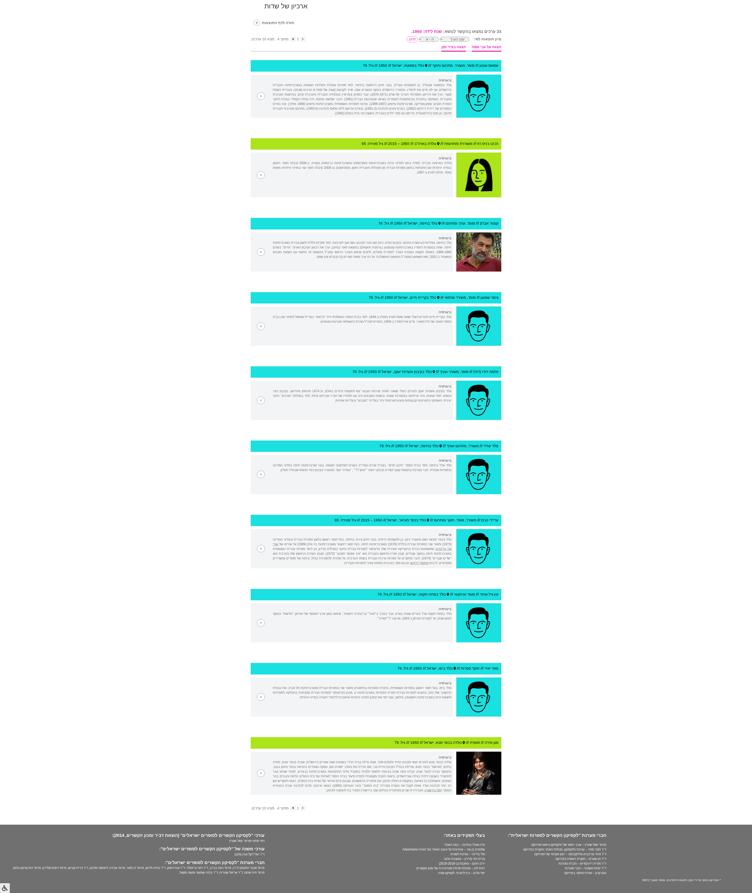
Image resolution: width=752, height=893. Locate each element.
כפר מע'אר (407, 520)
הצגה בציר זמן (453, 47)
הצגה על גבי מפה (486, 47)
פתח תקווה (427, 594)
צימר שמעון (489, 297)
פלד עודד (491, 446)
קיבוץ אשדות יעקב (408, 372)
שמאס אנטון (488, 65)
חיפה (423, 223)
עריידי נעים (489, 520)
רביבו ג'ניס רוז (487, 144)
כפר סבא (443, 742)
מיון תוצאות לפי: (487, 39)
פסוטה (409, 65)
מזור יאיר (491, 668)
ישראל (397, 65)
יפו (441, 668)
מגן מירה (491, 742)
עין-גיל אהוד (489, 594)
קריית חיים (418, 297)
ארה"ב (419, 144)
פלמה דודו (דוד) (485, 372)
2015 (392, 144)
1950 (383, 65)
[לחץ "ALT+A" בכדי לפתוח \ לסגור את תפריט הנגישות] (5, 888)
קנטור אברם (489, 223)
